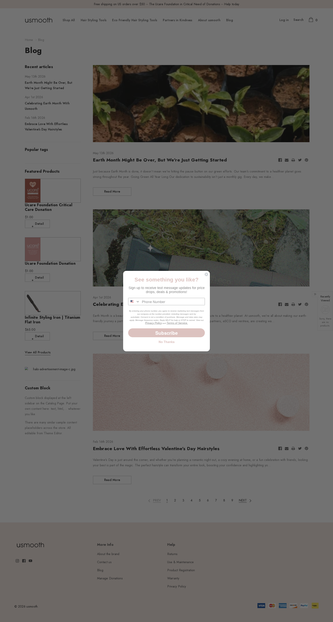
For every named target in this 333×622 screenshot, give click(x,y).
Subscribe (166, 333)
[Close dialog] (206, 274)
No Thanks (167, 342)
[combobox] (134, 301)
